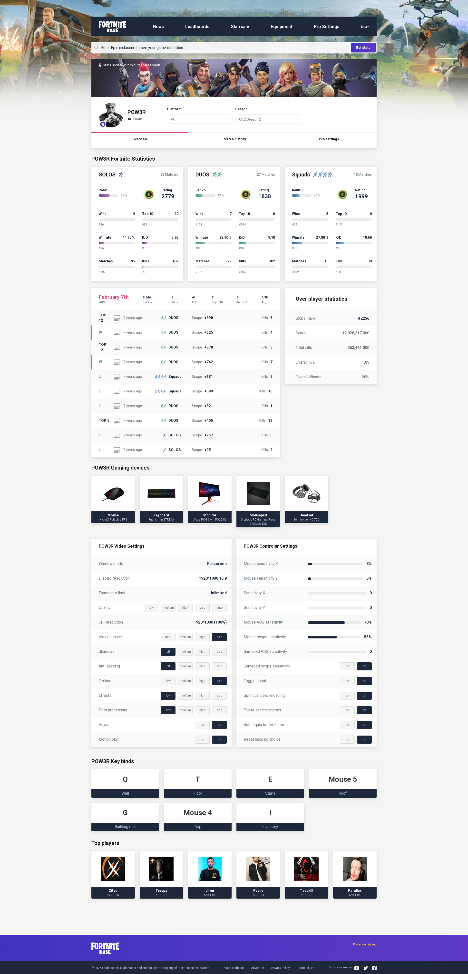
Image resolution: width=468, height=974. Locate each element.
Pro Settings (326, 26)
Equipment (281, 26)
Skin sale (240, 26)
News (158, 26)
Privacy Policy (280, 968)
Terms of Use (306, 968)
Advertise (257, 968)
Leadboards (197, 26)
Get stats (363, 48)
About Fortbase (234, 968)
